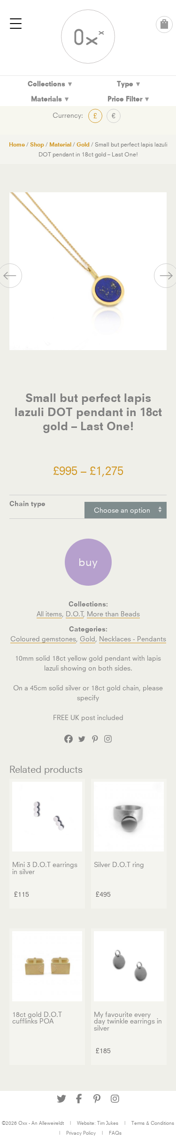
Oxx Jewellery (88, 36)
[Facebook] (68, 739)
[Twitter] (81, 739)
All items (49, 614)
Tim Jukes (107, 1123)
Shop (37, 144)
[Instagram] (108, 739)
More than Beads (113, 614)
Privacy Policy (81, 1133)
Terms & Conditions (152, 1123)
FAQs (115, 1133)
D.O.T (75, 614)
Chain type (27, 503)
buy (88, 562)
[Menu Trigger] (16, 23)
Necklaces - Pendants (132, 639)
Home (17, 144)
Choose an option (122, 510)
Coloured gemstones (43, 639)
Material (60, 144)
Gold (83, 144)
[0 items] (164, 24)
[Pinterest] (94, 739)
